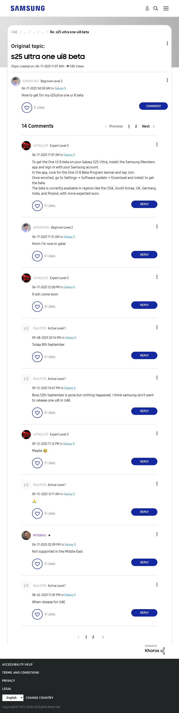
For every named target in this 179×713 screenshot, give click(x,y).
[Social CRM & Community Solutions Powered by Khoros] (155, 649)
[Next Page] (101, 637)
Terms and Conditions (20, 673)
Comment (153, 106)
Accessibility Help (17, 664)
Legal (7, 689)
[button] (160, 80)
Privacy (8, 681)
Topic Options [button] (160, 43)
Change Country (39, 698)
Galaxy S (60, 88)
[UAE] (27, 8)
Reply (144, 204)
